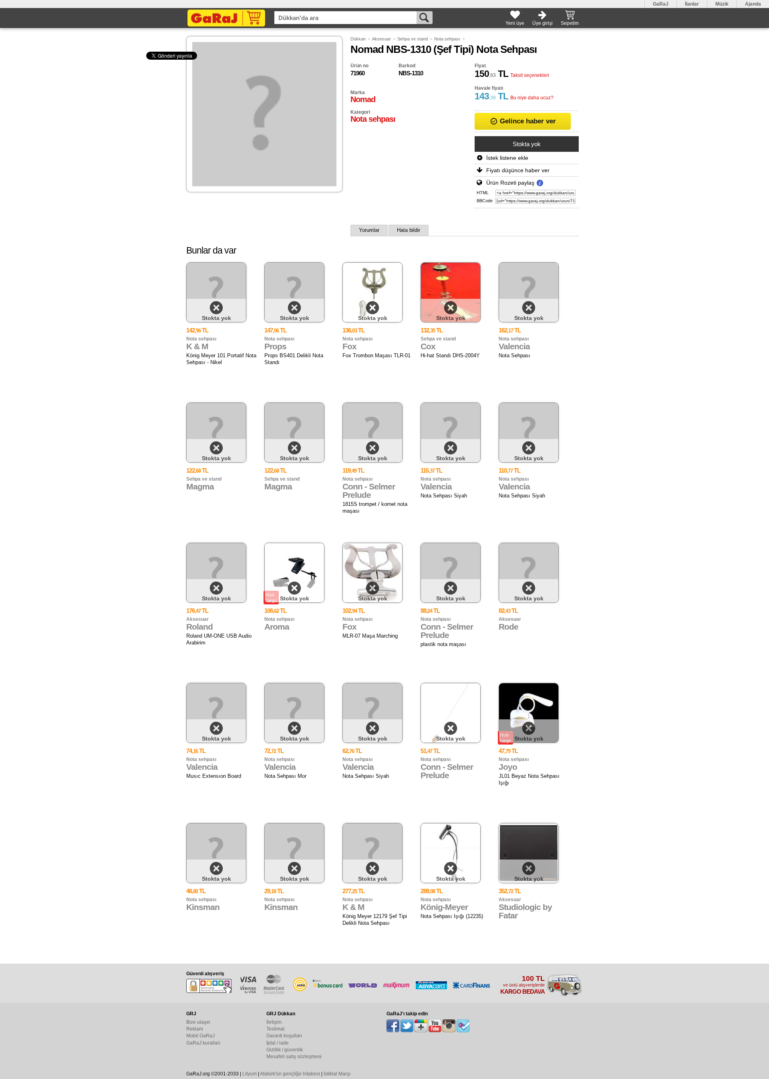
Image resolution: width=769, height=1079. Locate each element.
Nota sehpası (447, 38)
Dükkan (358, 38)
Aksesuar (381, 38)
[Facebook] (393, 1025)
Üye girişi (542, 23)
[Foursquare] (463, 1025)
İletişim (274, 1022)
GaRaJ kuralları (203, 1043)
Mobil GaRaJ (200, 1036)
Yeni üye (514, 23)
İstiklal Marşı (337, 1074)
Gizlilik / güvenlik (284, 1050)
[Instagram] (449, 1025)
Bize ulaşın (198, 1022)
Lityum (249, 1074)
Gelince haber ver (527, 121)
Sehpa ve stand (412, 38)
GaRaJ (660, 4)
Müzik (722, 4)
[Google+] (421, 1025)
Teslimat (275, 1029)
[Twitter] (407, 1025)
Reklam (194, 1029)
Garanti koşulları (284, 1036)
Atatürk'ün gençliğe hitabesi (290, 1074)
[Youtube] (435, 1025)
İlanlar (692, 4)
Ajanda (753, 4)
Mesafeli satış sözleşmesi (294, 1056)
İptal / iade (277, 1043)
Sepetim (570, 23)
